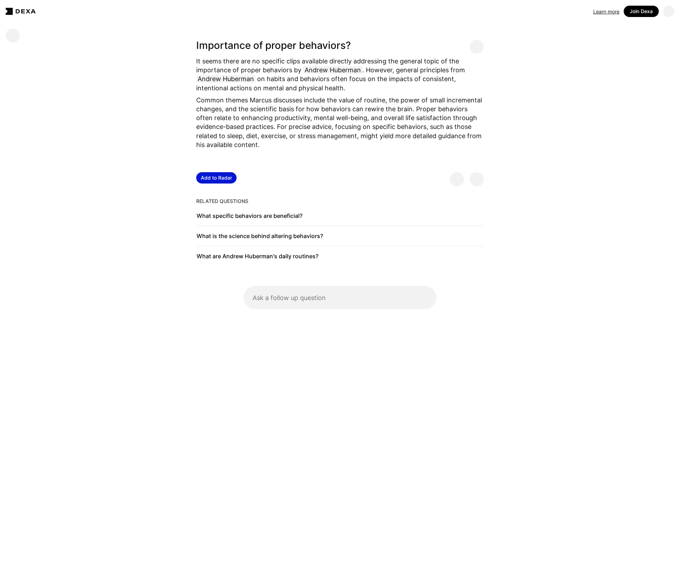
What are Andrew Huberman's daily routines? (257, 256)
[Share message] (477, 47)
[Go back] (13, 35)
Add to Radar (216, 178)
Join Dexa (641, 11)
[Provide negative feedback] (477, 179)
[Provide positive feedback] (457, 179)
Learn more (606, 12)
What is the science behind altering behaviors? (260, 235)
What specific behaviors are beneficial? (249, 215)
